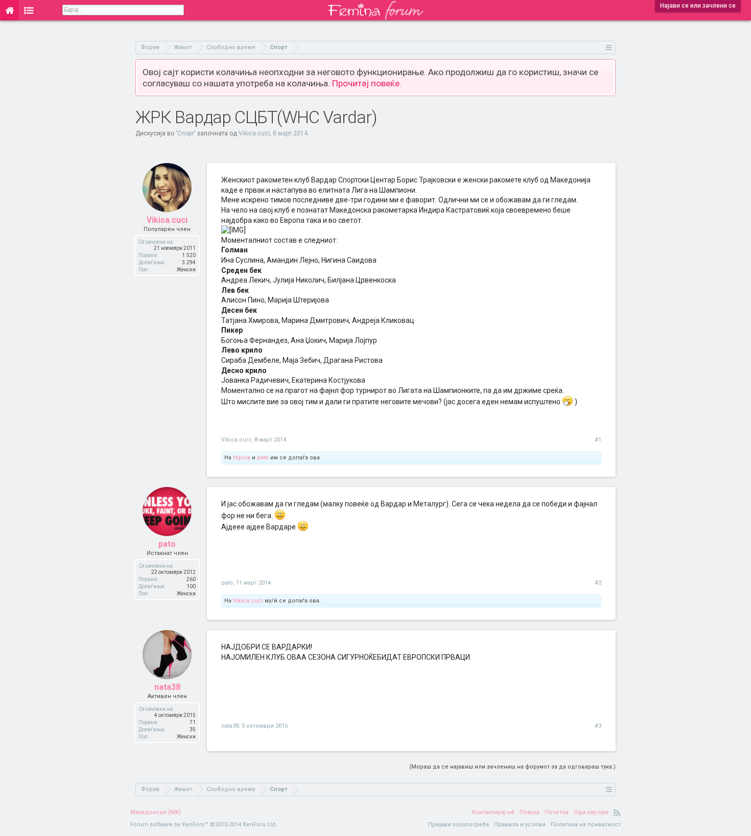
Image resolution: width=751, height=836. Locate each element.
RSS (617, 812)
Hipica (241, 457)
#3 (598, 726)
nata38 (167, 687)
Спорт (185, 133)
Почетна (557, 812)
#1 (598, 439)
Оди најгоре (591, 812)
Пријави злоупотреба (458, 824)
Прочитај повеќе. (367, 83)
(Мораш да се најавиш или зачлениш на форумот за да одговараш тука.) (512, 766)
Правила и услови (520, 824)
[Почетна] (9, 10)
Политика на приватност (586, 824)
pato (263, 457)
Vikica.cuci (254, 133)
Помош (529, 812)
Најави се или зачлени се (698, 5)
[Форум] (29, 10)
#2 (598, 582)
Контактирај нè (493, 812)
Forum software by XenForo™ (203, 824)
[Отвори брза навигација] (609, 47)
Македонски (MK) (155, 812)
